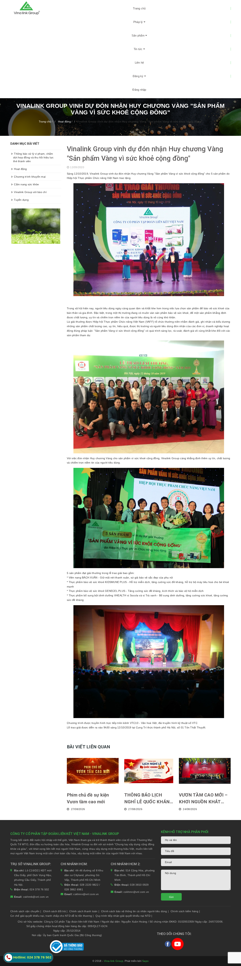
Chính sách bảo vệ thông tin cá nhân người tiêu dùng (135, 911)
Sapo (145, 960)
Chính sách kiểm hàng (185, 911)
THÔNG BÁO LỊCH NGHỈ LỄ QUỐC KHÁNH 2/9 (148, 798)
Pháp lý (138, 22)
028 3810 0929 (139, 884)
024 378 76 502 (39, 889)
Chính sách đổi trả (55, 911)
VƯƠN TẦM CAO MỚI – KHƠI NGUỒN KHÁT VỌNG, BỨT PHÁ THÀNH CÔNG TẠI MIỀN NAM (204, 798)
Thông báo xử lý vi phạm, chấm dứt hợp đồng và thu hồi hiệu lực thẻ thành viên (33, 157)
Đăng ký (138, 76)
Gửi (171, 896)
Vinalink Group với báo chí (30, 192)
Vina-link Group (113, 960)
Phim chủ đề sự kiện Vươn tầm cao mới (88, 798)
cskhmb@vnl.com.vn (36, 896)
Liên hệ (139, 62)
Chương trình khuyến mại (29, 176)
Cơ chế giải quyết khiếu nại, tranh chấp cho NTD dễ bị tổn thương (52, 915)
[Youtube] (178, 943)
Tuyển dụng (21, 199)
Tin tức (138, 49)
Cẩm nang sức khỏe (26, 184)
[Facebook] (168, 943)
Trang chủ (139, 8)
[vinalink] (35, 225)
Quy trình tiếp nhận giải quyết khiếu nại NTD (123, 915)
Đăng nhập (139, 89)
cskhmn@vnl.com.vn (86, 894)
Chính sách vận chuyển (25, 911)
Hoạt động (20, 168)
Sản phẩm (138, 35)
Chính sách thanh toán (84, 911)
